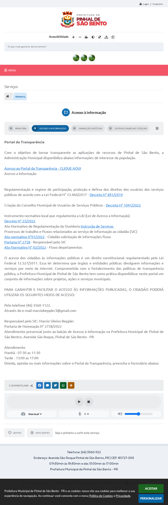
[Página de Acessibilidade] (113, 37)
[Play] (79, 401)
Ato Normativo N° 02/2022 (25, 247)
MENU (12, 70)
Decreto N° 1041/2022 (123, 205)
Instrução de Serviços (97, 226)
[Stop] (88, 401)
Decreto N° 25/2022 (19, 221)
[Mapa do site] (106, 37)
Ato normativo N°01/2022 (24, 237)
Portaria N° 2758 (17, 242)
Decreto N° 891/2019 (106, 195)
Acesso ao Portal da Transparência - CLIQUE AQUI (42, 168)
